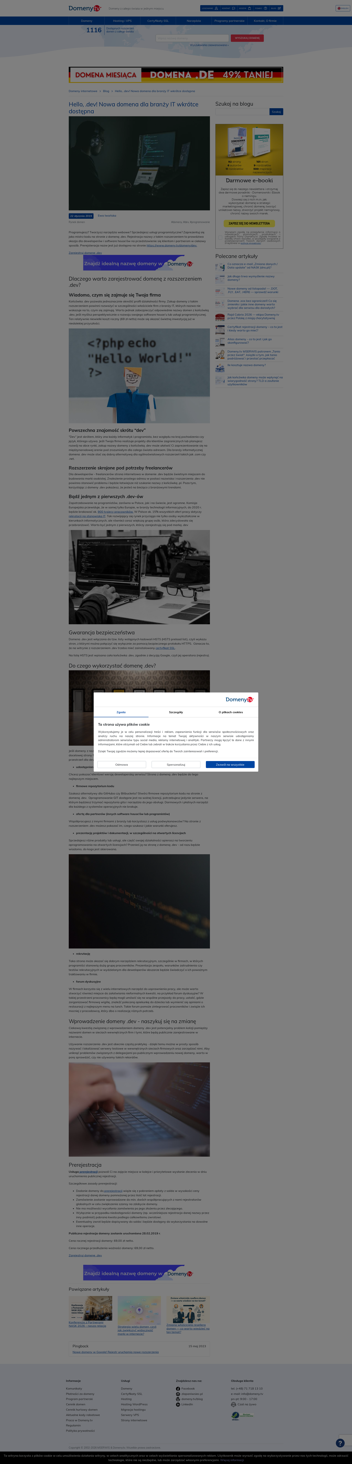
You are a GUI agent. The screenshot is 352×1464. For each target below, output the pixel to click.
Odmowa (121, 764)
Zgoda (121, 712)
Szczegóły (176, 712)
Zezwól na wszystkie (230, 764)
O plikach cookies (231, 712)
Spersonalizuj (176, 764)
